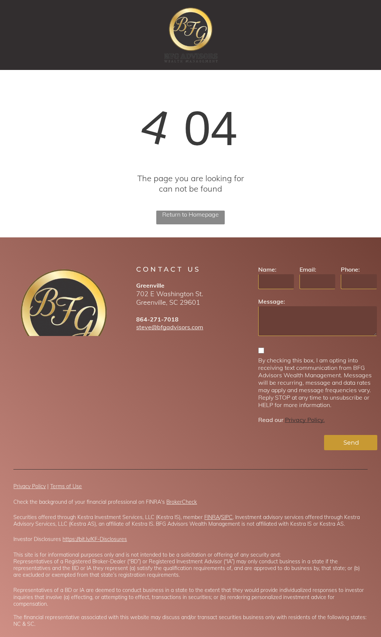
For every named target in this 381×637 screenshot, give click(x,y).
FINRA (212, 517)
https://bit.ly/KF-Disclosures (95, 539)
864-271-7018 (157, 319)
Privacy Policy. (305, 419)
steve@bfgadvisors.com (169, 327)
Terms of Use (66, 486)
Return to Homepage (190, 214)
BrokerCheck (181, 502)
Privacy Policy (29, 486)
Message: (271, 301)
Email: (308, 269)
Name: (267, 269)
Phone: (350, 269)
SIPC (227, 517)
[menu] (364, 35)
